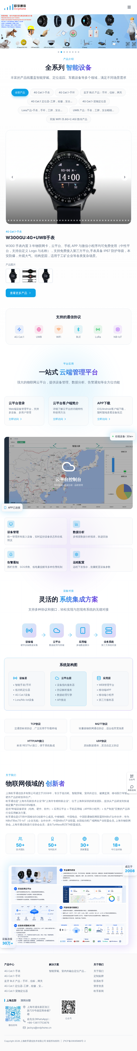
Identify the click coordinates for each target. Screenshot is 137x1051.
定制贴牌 (99, 975)
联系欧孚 (99, 980)
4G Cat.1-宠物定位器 (16, 990)
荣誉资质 (99, 985)
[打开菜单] (129, 7)
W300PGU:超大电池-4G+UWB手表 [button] (41, 237)
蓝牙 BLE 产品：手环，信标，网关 (23, 980)
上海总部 (11, 1000)
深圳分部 (26, 1000)
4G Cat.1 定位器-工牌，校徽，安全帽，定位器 (23, 985)
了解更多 (30, 38)
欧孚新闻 (99, 990)
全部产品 (20, 92)
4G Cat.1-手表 (12, 970)
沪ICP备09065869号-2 (74, 1041)
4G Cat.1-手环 (12, 975)
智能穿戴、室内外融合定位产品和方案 (68, 970)
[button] (13, 276)
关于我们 (99, 970)
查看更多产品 (18, 293)
